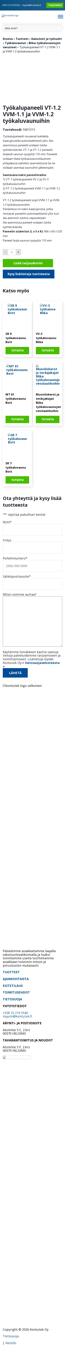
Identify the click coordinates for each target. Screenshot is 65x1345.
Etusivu (8, 39)
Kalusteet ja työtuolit (46, 39)
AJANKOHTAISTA (16, 979)
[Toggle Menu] (60, 16)
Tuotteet (22, 39)
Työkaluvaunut (15, 43)
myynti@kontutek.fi (31, 5)
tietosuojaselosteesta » (31, 664)
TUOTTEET (11, 972)
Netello (10, 1343)
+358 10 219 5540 (10, 5)
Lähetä (15, 673)
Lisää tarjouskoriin (28, 263)
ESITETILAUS (13, 986)
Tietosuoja (11, 1336)
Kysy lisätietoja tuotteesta (28, 274)
